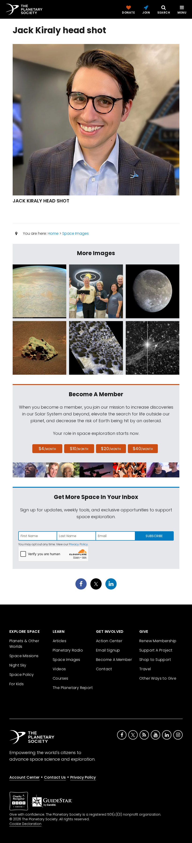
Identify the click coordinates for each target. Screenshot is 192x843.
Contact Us (55, 777)
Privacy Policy (78, 544)
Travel (145, 669)
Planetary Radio (68, 650)
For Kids (16, 684)
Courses (60, 678)
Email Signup (108, 650)
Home (53, 233)
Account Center (24, 777)
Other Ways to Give (157, 678)
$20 (111, 448)
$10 (79, 448)
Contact (104, 669)
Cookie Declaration (25, 823)
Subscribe (154, 536)
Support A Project (156, 650)
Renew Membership (157, 641)
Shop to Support (155, 659)
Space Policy (21, 674)
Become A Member (114, 659)
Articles (59, 641)
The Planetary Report (73, 687)
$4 (47, 448)
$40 (143, 448)
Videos (59, 669)
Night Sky (17, 665)
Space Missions (24, 656)
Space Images (75, 233)
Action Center (109, 641)
